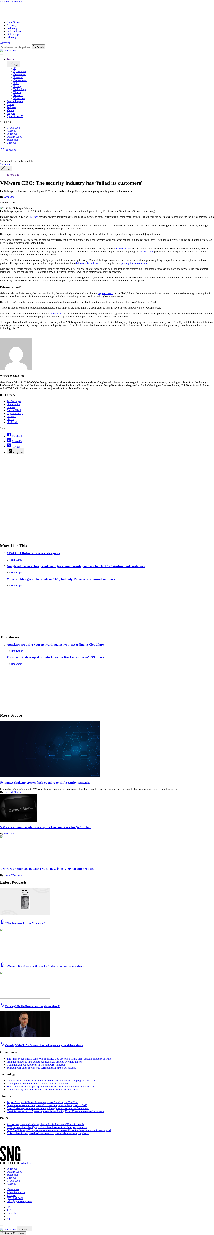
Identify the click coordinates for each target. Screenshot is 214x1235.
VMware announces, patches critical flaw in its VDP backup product (47, 868)
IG (8, 1216)
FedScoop (12, 28)
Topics (10, 59)
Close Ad (22, 1229)
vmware (11, 407)
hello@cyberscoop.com (19, 1201)
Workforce (19, 98)
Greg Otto (9, 196)
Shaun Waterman (13, 875)
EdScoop (11, 37)
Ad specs (11, 1195)
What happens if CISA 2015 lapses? (25, 923)
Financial (18, 77)
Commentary (20, 74)
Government (20, 80)
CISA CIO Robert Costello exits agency (33, 553)
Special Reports (15, 101)
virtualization (147, 251)
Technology (19, 89)
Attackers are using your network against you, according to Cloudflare (55, 644)
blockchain (56, 313)
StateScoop (13, 34)
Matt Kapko (17, 572)
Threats (17, 92)
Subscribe (10, 149)
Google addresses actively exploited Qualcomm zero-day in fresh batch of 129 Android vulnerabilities (76, 566)
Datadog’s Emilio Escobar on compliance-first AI (32, 1006)
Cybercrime (19, 71)
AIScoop (11, 25)
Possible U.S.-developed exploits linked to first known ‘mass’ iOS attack (55, 657)
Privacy (17, 86)
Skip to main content (11, 1)
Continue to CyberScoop (13, 1233)
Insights (11, 113)
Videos (10, 110)
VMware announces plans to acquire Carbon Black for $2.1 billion (45, 827)
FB (8, 1207)
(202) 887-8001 (15, 1198)
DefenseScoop (14, 31)
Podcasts (11, 107)
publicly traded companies (134, 263)
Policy (16, 83)
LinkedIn (11, 1213)
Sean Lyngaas (11, 833)
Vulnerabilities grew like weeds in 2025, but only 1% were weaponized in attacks (61, 579)
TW (9, 1210)
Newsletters (13, 1189)
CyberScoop (13, 22)
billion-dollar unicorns (87, 263)
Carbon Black (123, 248)
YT (8, 1219)
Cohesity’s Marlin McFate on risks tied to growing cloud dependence (44, 1045)
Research (18, 95)
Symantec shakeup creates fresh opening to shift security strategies (45, 782)
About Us (26, 1163)
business (11, 416)
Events (10, 104)
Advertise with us (16, 1192)
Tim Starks (16, 559)
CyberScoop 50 (15, 116)
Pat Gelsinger (14, 401)
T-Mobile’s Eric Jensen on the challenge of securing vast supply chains (44, 966)
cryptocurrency (106, 293)
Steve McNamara (13, 792)
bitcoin (10, 419)
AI (14, 68)
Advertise (5, 42)
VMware (33, 216)
